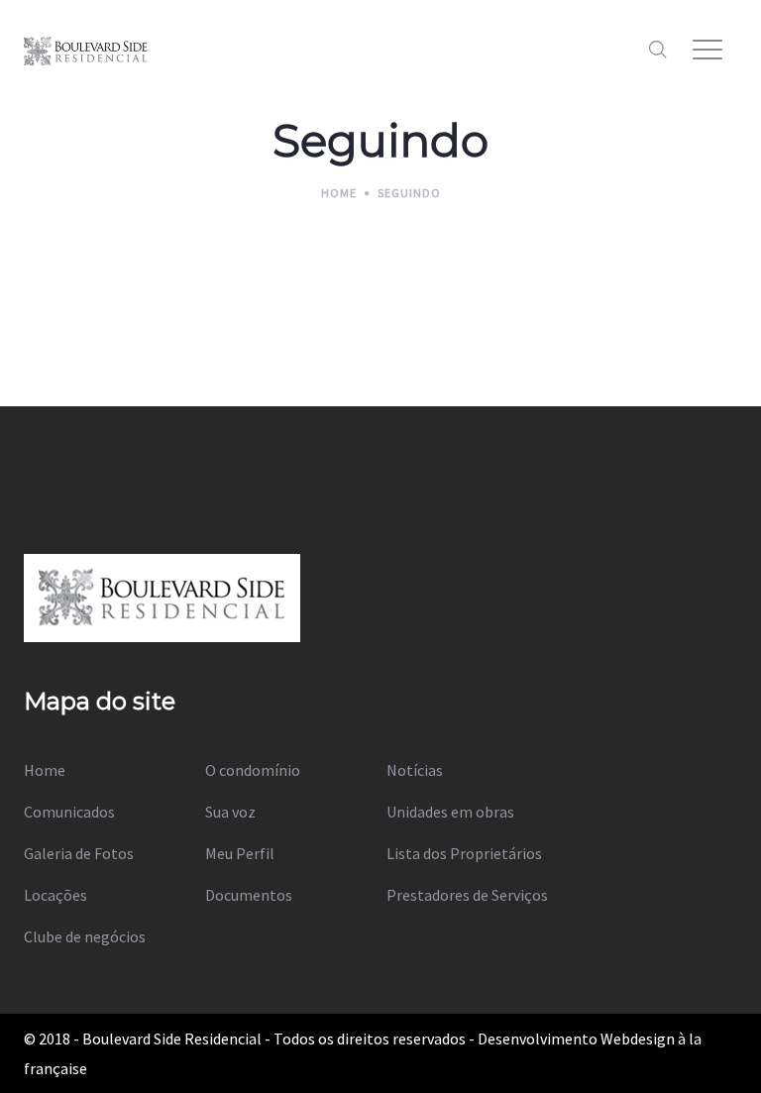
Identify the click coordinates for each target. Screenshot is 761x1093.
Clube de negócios (85, 936)
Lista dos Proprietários (464, 853)
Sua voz (230, 811)
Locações (55, 895)
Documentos (248, 895)
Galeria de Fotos (79, 853)
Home (44, 770)
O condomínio (252, 770)
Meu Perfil (239, 853)
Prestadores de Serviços (467, 895)
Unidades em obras (450, 811)
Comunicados (69, 811)
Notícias (414, 770)
